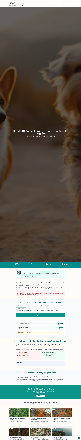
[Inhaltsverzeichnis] (79, 438)
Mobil (37, 3)
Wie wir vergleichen (66, 0)
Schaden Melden (60, 0)
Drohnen (18, 3)
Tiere (33, 3)
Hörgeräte (24, 3)
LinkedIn (34, 276)
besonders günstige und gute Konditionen (38, 293)
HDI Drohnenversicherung (36, 437)
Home (10, 5)
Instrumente (29, 3)
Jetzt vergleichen (40, 395)
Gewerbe (45, 3)
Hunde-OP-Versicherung (15, 5)
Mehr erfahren (18, 424)
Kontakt (70, 0)
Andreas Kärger (25, 272)
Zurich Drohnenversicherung (58, 437)
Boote (41, 3)
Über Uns (55, 0)
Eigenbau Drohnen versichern (15, 437)
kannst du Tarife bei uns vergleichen (52, 380)
